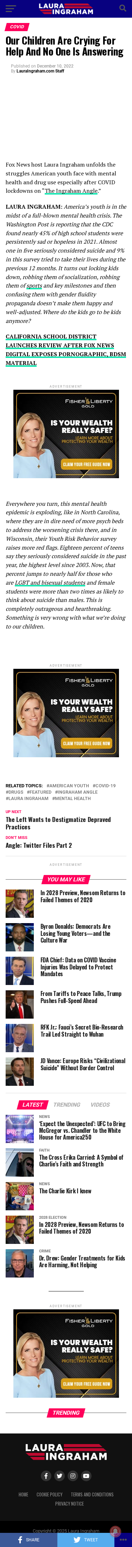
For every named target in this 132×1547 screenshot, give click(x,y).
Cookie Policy (49, 1494)
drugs (15, 792)
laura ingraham (28, 798)
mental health (73, 798)
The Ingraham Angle (71, 191)
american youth (69, 786)
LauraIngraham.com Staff (40, 71)
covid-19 (105, 786)
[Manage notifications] (115, 1531)
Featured (40, 792)
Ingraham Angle (78, 792)
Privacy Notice (69, 1503)
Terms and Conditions (92, 1494)
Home (23, 1494)
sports (34, 285)
